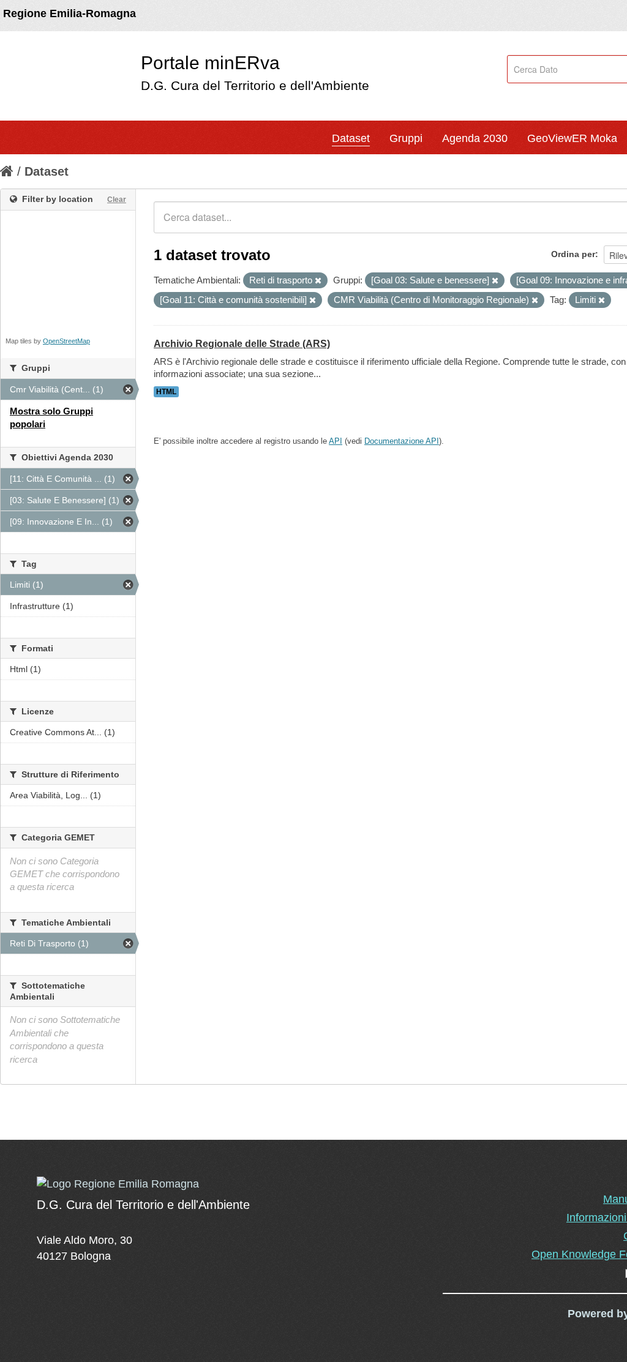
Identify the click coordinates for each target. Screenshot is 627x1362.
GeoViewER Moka (572, 138)
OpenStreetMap (66, 341)
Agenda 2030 (475, 138)
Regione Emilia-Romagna (69, 13)
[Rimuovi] (318, 281)
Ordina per (573, 254)
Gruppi (405, 138)
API (335, 441)
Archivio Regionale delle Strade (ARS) (242, 344)
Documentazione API (401, 441)
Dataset (351, 138)
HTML (166, 391)
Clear (116, 199)
